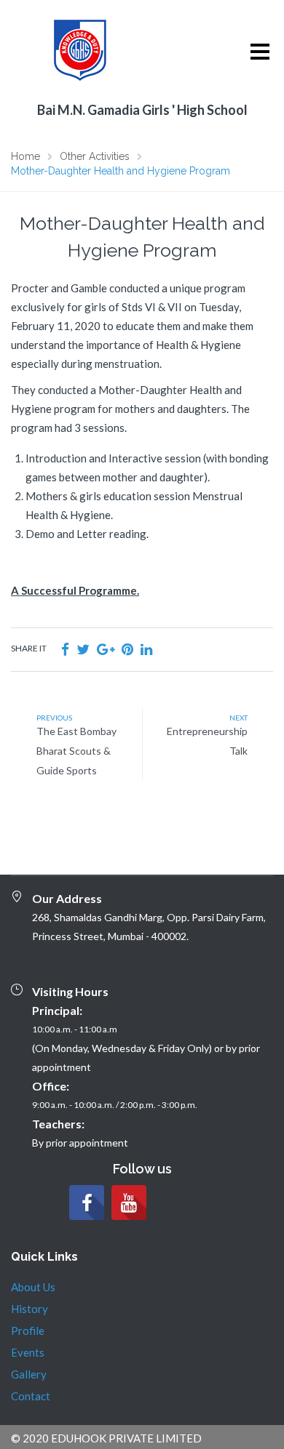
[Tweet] (83, 649)
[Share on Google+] (105, 649)
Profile (27, 1330)
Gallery (29, 1374)
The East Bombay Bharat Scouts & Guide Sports (76, 750)
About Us (33, 1286)
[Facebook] (86, 1202)
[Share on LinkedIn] (146, 649)
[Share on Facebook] (65, 649)
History (29, 1308)
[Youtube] (128, 1202)
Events (27, 1352)
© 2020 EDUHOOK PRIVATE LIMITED (106, 1438)
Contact (30, 1395)
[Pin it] (127, 649)
